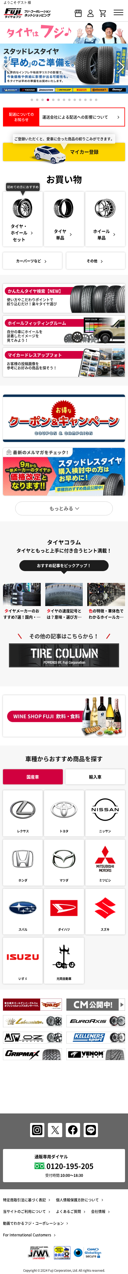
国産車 (32, 777)
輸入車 (95, 777)
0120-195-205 (69, 1166)
